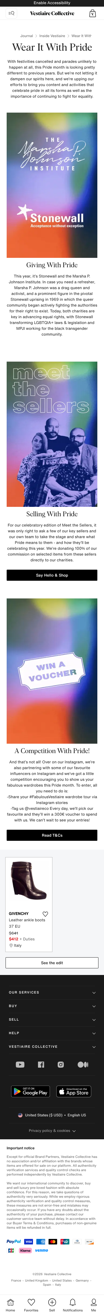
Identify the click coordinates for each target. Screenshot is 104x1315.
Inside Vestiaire (52, 35)
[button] (93, 13)
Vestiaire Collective (33, 1046)
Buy (13, 1006)
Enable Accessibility (52, 3)
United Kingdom (36, 1280)
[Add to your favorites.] (45, 914)
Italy (58, 1285)
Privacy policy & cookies (49, 1130)
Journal (26, 35)
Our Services (24, 992)
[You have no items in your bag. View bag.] (93, 13)
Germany (82, 1280)
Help (14, 1033)
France (16, 1280)
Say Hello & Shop (52, 575)
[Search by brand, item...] (11, 13)
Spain (47, 1285)
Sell (14, 1019)
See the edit (52, 963)
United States (62, 1280)
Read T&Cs (52, 835)
